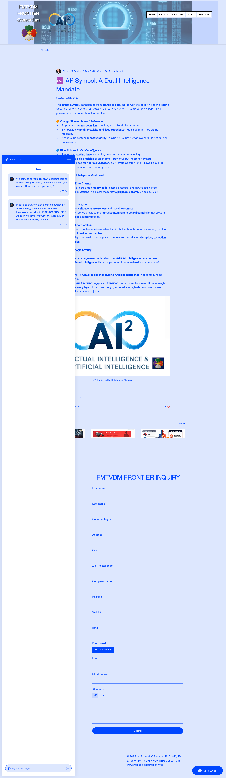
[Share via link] (80, 397)
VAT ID (96, 612)
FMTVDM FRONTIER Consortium (28, 13)
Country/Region (102, 519)
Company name (102, 581)
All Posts (45, 50)
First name (98, 488)
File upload (99, 643)
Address (97, 534)
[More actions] (168, 71)
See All (181, 423)
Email (95, 627)
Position (97, 596)
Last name (98, 503)
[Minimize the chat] (69, 159)
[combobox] (137, 525)
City (94, 550)
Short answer (100, 674)
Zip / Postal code (102, 565)
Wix (160, 764)
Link (94, 658)
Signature (98, 689)
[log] (38, 463)
